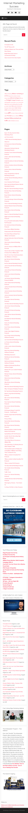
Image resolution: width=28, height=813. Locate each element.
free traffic (20, 104)
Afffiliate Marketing (8, 93)
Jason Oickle (8, 106)
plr (9, 113)
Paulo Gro (14, 110)
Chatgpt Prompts (15, 100)
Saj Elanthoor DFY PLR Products (12, 433)
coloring (21, 100)
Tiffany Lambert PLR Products (12, 463)
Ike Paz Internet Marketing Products (13, 263)
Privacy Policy (8, 418)
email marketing (13, 104)
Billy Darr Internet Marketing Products (13, 188)
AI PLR (6, 96)
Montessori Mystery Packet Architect (12, 700)
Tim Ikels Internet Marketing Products (13, 465)
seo (14, 115)
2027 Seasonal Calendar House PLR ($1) (13, 691)
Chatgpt (8, 100)
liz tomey (19, 106)
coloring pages (13, 102)
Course (17, 102)
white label (17, 120)
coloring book (7, 102)
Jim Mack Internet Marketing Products (13, 303)
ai (22, 93)
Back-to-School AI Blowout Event (11, 653)
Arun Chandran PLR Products (11, 182)
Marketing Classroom (9, 354)
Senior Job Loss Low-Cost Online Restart (13, 666)
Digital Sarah (6, 104)
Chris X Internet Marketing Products (13, 203)
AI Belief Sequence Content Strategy (12, 674)
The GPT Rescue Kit (9, 47)
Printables (16, 113)
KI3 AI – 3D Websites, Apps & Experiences (13, 641)
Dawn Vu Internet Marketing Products (13, 214)
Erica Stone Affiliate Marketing (11, 229)
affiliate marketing (17, 93)
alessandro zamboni (12, 96)
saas (13, 115)
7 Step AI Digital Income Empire (11, 679)
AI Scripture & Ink (8, 44)
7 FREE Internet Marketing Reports (13, 139)
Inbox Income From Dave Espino (12, 57)
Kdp (12, 106)
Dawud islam (21, 102)
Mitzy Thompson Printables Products (13, 389)
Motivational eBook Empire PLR (11, 662)
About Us (6, 141)
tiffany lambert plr (15, 118)
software (17, 115)
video (9, 120)
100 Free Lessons (8, 137)
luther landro (11, 108)
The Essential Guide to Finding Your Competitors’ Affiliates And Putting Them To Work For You (13, 450)
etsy (17, 104)
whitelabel (13, 120)
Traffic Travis (7, 472)
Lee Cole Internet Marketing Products (13, 339)
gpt (5, 106)
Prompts (9, 115)
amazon (18, 96)
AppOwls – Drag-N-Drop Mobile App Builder (14, 670)
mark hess (10, 110)
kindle (15, 106)
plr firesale (13, 113)
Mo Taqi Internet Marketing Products (13, 391)
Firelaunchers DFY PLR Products (12, 231)
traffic (6, 120)
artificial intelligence (15, 98)
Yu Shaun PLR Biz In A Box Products (13, 487)
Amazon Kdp (6, 98)
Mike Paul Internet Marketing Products (14, 386)
